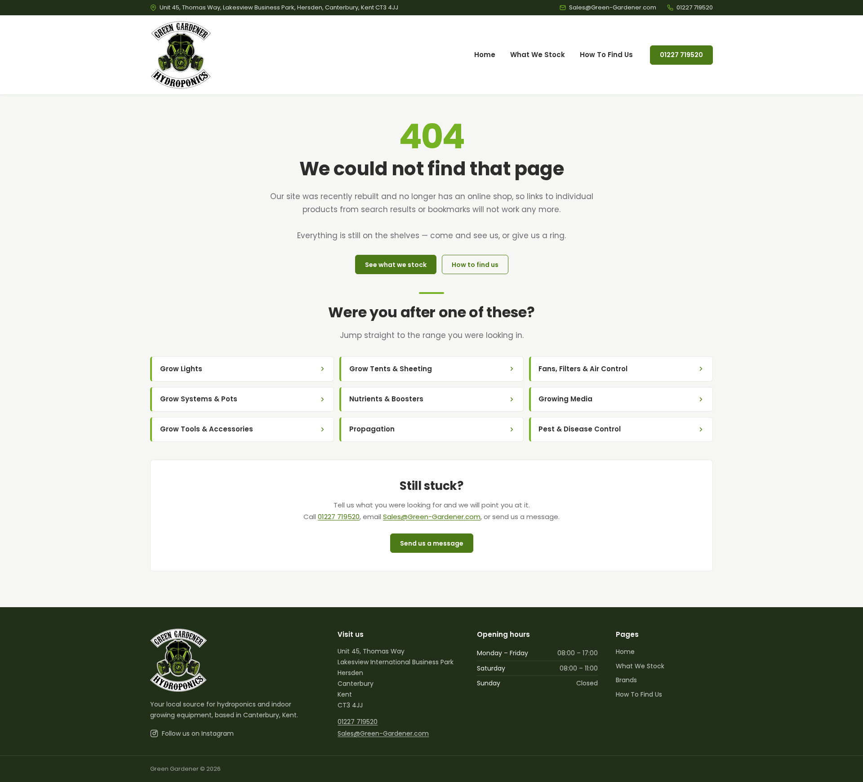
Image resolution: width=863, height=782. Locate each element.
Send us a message (431, 543)
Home (484, 54)
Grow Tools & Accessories (206, 429)
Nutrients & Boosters (386, 399)
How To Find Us (606, 54)
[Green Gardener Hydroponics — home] (181, 55)
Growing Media (565, 399)
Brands (626, 679)
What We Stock (537, 54)
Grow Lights (181, 368)
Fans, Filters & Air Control (582, 368)
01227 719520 (681, 54)
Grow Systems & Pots (198, 399)
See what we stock (396, 264)
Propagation (372, 429)
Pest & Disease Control (579, 429)
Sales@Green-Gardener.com (431, 516)
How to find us (475, 264)
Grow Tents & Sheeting (390, 368)
